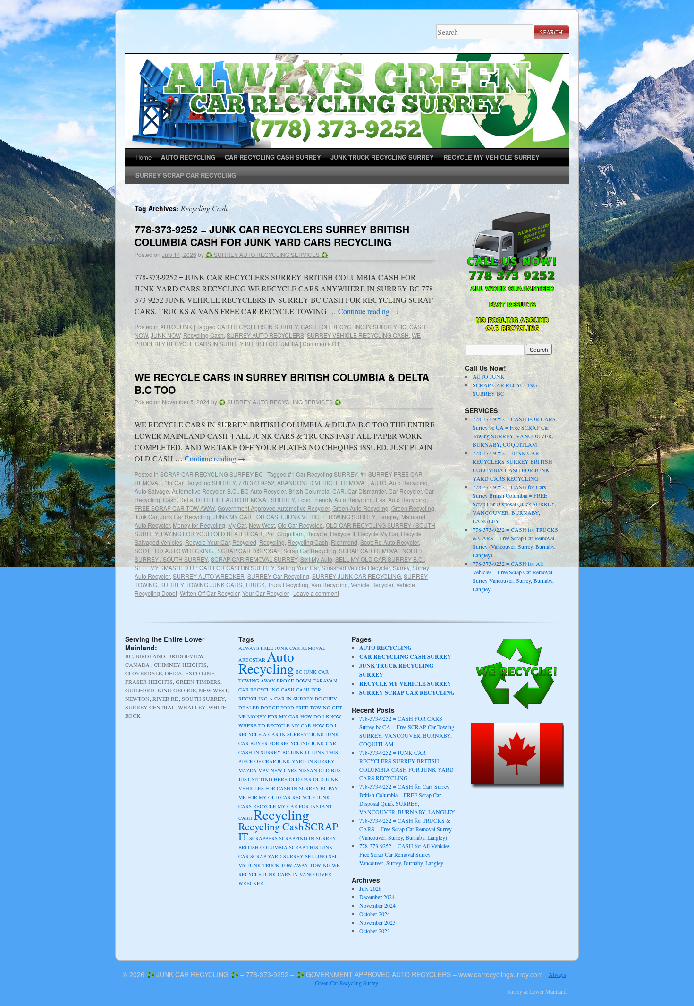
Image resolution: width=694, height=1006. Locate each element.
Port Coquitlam (284, 533)
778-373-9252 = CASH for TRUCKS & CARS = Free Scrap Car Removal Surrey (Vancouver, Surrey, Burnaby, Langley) (405, 829)
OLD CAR (300, 779)
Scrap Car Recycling (309, 550)
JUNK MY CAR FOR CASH (247, 516)
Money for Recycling (199, 525)
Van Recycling (329, 584)
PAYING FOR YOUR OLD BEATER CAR (211, 533)
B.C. (232, 491)
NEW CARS (284, 770)
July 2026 (370, 888)
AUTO (378, 482)
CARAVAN (325, 680)
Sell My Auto (316, 559)
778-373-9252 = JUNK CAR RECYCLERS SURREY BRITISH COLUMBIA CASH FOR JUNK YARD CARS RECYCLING (272, 235)
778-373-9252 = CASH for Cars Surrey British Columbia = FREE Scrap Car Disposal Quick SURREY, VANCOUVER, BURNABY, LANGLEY (514, 504)
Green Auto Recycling (360, 508)
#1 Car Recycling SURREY (322, 474)
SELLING (316, 856)
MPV (263, 770)
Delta (186, 499)
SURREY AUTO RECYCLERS (265, 335)
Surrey (401, 567)
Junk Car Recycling (185, 516)
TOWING (320, 865)
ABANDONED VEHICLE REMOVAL (322, 482)
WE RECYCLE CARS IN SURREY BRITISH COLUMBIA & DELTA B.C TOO (282, 383)
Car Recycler (405, 491)
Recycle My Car (378, 533)
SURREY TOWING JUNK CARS (201, 584)
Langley (388, 516)
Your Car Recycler (265, 593)
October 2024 (374, 914)
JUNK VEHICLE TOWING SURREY (330, 516)
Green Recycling (412, 508)
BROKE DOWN (294, 680)
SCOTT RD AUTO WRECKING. (174, 550)
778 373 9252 (256, 482)
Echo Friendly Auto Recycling (335, 499)
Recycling (272, 542)
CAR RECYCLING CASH (266, 689)
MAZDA (247, 770)
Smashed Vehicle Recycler (356, 567)
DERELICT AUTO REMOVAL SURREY (245, 499)
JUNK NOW (165, 335)
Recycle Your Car (207, 542)
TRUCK (255, 584)
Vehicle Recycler (372, 584)
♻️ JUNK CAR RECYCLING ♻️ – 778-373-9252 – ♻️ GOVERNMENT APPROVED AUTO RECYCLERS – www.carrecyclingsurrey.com (344, 974)
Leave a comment (316, 593)
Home (143, 157)
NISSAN (307, 770)
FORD (287, 707)
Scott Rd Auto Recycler (389, 542)
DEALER (248, 707)
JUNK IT (300, 752)
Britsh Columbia (309, 491)
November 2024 (377, 905)
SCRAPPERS (263, 838)
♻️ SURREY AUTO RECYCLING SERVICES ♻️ (266, 254)
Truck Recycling (288, 584)
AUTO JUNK (176, 327)
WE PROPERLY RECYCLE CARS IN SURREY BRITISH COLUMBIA (278, 339)
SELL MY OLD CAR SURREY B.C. (379, 559)
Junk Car (146, 516)
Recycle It (342, 533)
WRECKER (250, 883)
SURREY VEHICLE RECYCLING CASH (358, 335)
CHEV (330, 698)
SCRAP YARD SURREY (277, 856)
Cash (170, 499)
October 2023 (374, 931)
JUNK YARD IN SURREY (306, 761)
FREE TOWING (313, 707)
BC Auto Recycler (263, 491)
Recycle (316, 533)
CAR (338, 491)
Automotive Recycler (198, 491)
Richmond (344, 542)
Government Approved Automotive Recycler (274, 508)
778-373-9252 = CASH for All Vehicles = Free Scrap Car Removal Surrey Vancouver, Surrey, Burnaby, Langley (407, 854)
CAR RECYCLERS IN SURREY (257, 327)
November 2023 (377, 922)
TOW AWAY (294, 865)
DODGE (270, 707)
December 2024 (377, 897)
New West (262, 525)
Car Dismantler (366, 491)
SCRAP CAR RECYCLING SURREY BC (211, 474)
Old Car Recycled (300, 525)
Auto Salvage (152, 491)
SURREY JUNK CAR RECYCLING (356, 576)
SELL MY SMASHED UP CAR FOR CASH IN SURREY (204, 567)
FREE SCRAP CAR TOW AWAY (175, 508)
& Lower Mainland (545, 991)
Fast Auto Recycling (401, 499)
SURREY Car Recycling (278, 576)
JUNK (317, 734)
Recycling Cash (203, 335)
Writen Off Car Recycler (209, 593)
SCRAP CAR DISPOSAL (248, 550)
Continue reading (368, 311)
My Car (237, 525)
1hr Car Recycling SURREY (200, 482)
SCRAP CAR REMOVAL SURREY (254, 559)
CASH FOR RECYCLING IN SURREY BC (353, 327)
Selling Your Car (298, 567)
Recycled (244, 542)
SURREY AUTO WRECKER (209, 576)
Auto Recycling (408, 482)
